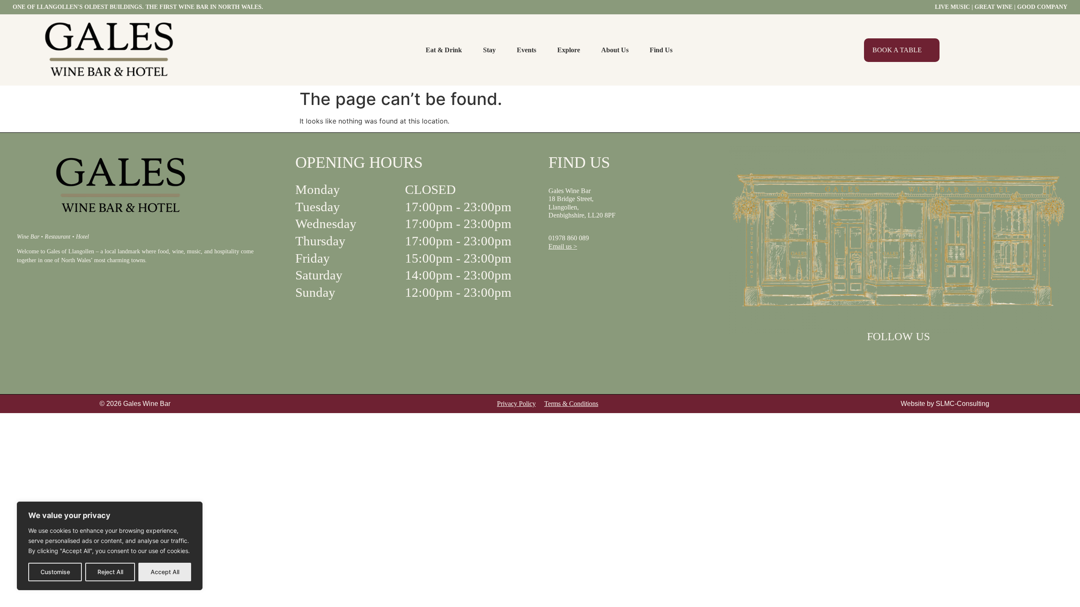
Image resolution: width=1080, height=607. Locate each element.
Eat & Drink (444, 50)
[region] (109, 546)
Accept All (165, 571)
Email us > (562, 246)
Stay (489, 50)
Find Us (661, 50)
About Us (615, 50)
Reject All (110, 571)
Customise (55, 571)
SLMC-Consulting (962, 403)
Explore (568, 50)
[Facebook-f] (887, 357)
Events (526, 50)
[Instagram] (909, 357)
